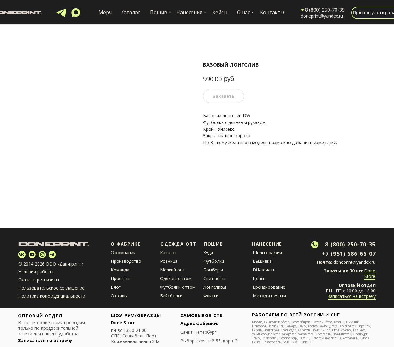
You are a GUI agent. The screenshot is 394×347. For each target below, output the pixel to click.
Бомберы (213, 270)
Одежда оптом (175, 278)
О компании (123, 252)
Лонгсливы (214, 287)
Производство (126, 261)
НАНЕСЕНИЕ (267, 244)
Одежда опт (178, 244)
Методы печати (269, 296)
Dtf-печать (264, 270)
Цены (258, 278)
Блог (116, 287)
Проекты (120, 278)
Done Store (369, 273)
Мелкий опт (172, 270)
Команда (120, 270)
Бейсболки (171, 296)
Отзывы (119, 296)
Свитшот (212, 278)
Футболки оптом (177, 287)
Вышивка (262, 261)
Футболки (213, 261)
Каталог (168, 252)
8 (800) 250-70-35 (350, 244)
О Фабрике (126, 244)
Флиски (211, 296)
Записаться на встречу (352, 296)
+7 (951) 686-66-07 (349, 253)
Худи (208, 252)
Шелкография (267, 252)
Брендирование (269, 287)
